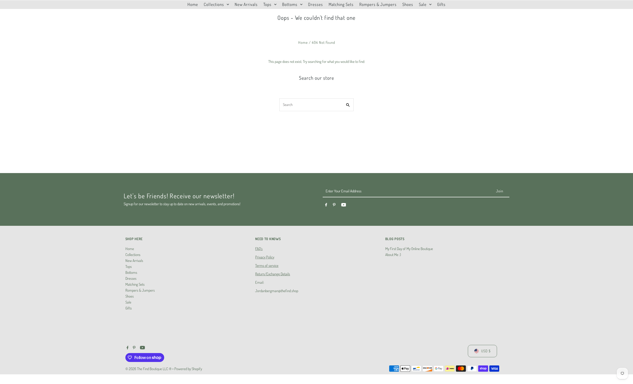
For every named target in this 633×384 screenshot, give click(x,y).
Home (303, 42)
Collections (132, 254)
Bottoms (131, 272)
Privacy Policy (264, 257)
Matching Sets (135, 284)
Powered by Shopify (188, 368)
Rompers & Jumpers (140, 290)
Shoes (129, 296)
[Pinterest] (334, 205)
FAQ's (259, 248)
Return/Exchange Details (272, 274)
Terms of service (266, 265)
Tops (128, 266)
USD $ (486, 351)
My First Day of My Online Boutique (409, 248)
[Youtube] (343, 205)
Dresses (130, 278)
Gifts (128, 308)
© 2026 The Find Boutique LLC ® (148, 368)
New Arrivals (134, 260)
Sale (128, 302)
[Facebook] (326, 205)
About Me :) (393, 254)
